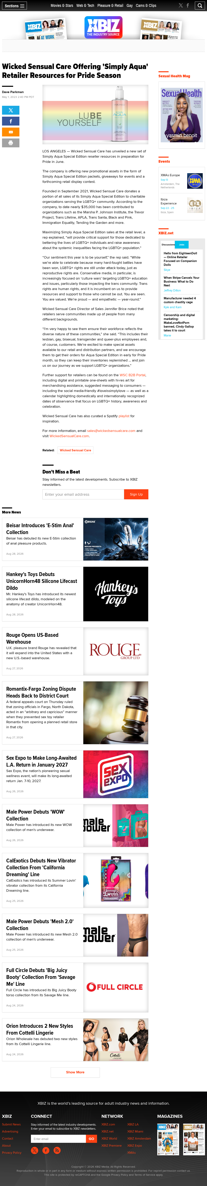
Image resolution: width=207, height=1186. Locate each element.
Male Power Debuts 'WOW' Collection (35, 815)
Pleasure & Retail (110, 5)
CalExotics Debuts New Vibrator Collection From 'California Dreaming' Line (41, 867)
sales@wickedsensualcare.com (111, 430)
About (6, 1145)
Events (164, 161)
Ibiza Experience (169, 201)
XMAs (131, 1152)
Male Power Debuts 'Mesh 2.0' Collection (40, 924)
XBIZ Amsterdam (139, 1138)
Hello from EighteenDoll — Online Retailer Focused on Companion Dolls (180, 259)
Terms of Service (144, 1175)
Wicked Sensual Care (75, 450)
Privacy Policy (11, 1152)
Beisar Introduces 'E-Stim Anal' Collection (40, 528)
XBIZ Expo (134, 1145)
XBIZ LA (133, 1124)
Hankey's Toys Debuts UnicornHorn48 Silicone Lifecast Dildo (41, 581)
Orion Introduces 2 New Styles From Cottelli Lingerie (39, 1029)
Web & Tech (85, 5)
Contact (7, 1138)
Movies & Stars (62, 5)
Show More (75, 1072)
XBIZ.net (165, 233)
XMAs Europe (170, 175)
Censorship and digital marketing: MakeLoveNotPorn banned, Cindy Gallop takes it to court (179, 323)
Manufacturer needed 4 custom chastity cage (180, 300)
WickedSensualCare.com (69, 435)
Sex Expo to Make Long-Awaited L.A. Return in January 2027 (41, 761)
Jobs (181, 244)
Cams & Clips (146, 5)
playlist (124, 415)
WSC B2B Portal (132, 374)
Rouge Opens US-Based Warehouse (32, 638)
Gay (130, 5)
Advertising (10, 1131)
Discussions (168, 244)
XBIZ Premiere (111, 1145)
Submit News (11, 1124)
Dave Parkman (13, 92)
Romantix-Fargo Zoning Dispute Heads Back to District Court (41, 692)
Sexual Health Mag (174, 76)
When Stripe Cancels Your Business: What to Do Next (181, 282)
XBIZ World (109, 1138)
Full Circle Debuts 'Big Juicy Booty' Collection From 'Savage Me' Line (40, 977)
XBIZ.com (108, 1124)
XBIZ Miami (135, 1131)
